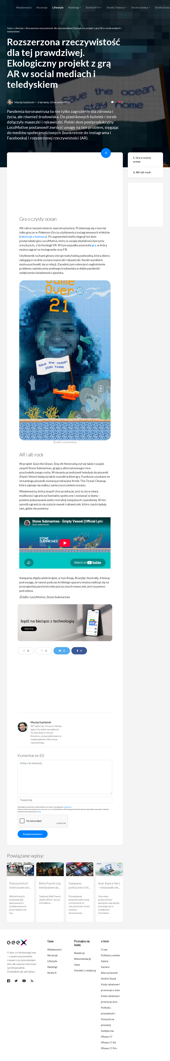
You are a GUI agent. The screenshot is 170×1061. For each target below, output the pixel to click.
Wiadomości (54, 949)
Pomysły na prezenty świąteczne (107, 1025)
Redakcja (79, 952)
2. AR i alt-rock (142, 172)
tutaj (39, 812)
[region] (65, 185)
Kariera (105, 966)
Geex (10, 28)
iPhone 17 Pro (109, 1048)
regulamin (68, 807)
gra (94, 245)
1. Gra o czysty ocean (142, 159)
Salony (104, 961)
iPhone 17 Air (108, 1042)
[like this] (119, 102)
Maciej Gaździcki (24, 102)
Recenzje (52, 955)
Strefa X (51, 972)
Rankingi (52, 966)
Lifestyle (19, 28)
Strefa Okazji (108, 978)
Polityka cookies (110, 955)
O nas (104, 949)
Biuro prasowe (109, 972)
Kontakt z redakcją (85, 970)
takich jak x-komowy (33, 236)
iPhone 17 (106, 1036)
